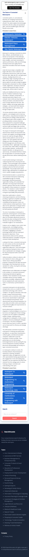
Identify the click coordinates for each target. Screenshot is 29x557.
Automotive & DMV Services (13, 456)
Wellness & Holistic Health (12, 525)
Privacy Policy (9, 536)
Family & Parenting (10, 475)
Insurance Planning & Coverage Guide (16, 496)
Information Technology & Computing (16, 494)
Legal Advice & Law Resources (13, 504)
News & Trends (9, 512)
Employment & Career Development (15, 473)
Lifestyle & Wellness (11, 506)
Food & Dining (9, 483)
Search (14, 418)
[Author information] (25, 13)
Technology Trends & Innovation (14, 520)
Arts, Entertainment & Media (13, 453)
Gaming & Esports (10, 486)
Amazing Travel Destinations (13, 523)
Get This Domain (14, 8)
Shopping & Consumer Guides (14, 517)
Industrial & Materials (11, 491)
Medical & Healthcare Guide (13, 509)
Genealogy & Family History (13, 488)
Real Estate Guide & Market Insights (15, 515)
